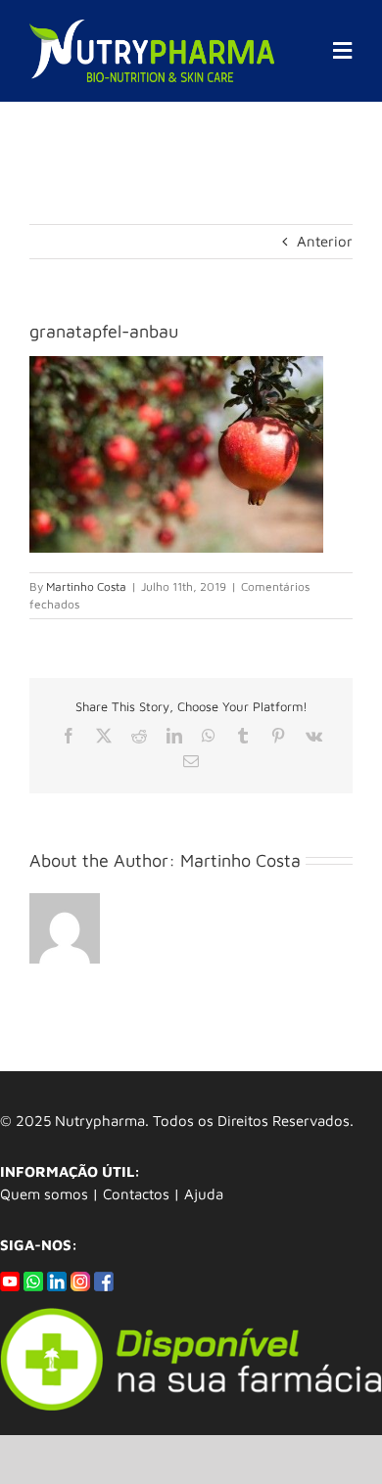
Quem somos (44, 1194)
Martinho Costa (86, 586)
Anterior (325, 241)
